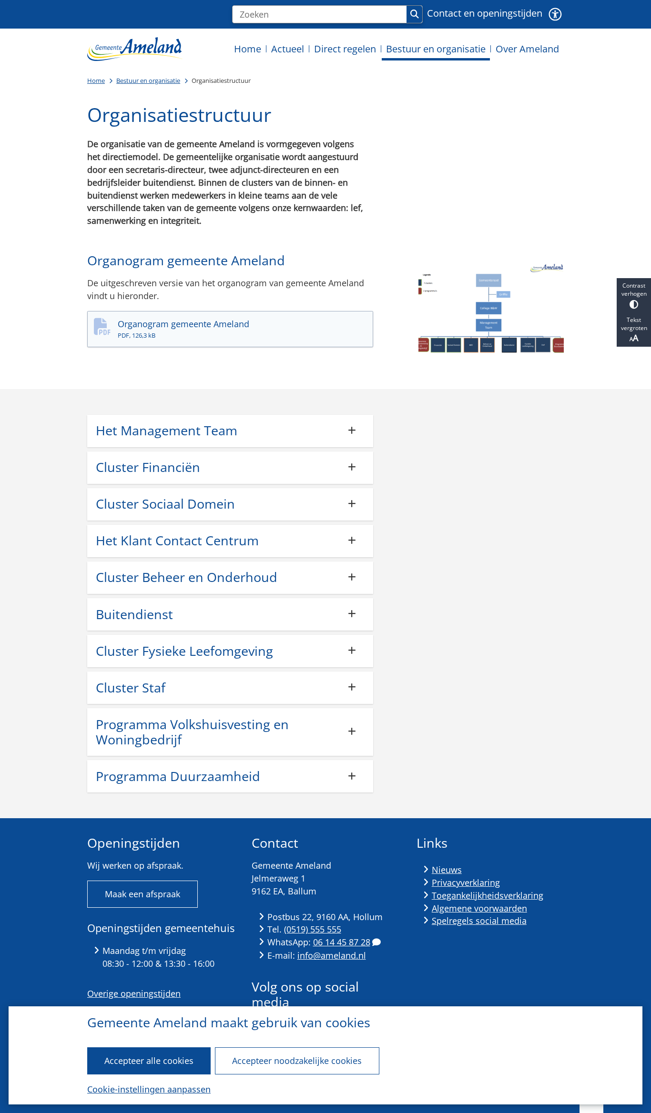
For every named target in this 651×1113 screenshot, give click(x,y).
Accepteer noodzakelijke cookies (297, 1060)
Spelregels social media (479, 920)
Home (96, 80)
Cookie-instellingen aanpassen (149, 1089)
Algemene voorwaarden (479, 908)
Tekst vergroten (634, 324)
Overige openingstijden (134, 993)
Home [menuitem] (247, 48)
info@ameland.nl (331, 955)
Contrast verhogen (634, 289)
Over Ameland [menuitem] (527, 48)
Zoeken (414, 14)
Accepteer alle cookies (148, 1060)
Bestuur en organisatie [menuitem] (436, 48)
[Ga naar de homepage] (135, 48)
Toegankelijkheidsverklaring (487, 895)
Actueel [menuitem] (287, 48)
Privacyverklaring (466, 882)
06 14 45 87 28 (341, 942)
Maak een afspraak (142, 894)
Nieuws (447, 869)
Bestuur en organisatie (148, 80)
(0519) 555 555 (312, 929)
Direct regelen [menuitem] (345, 48)
